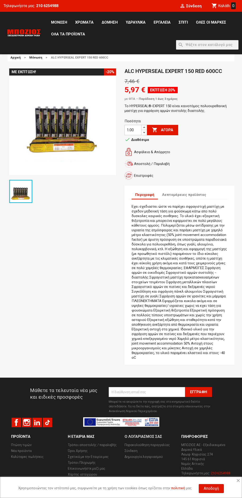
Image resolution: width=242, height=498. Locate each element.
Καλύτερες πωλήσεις (27, 457)
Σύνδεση (131, 451)
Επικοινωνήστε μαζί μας (86, 468)
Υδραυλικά (136, 22)
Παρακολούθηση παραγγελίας (147, 445)
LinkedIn (37, 422)
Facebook (16, 422)
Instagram (26, 422)
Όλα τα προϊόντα (68, 34)
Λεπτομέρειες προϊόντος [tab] (184, 195)
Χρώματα (84, 22)
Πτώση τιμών (21, 445)
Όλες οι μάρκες (211, 22)
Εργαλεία (162, 22)
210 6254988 (47, 6)
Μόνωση (59, 22)
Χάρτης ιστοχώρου (82, 474)
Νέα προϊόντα (21, 451)
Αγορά (162, 130)
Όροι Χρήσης (78, 451)
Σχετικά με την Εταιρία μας (88, 457)
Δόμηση (110, 22)
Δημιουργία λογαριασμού (144, 457)
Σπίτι (183, 22)
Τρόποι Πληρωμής (82, 462)
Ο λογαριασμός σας (143, 436)
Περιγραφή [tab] (144, 195)
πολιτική (178, 488)
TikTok (47, 422)
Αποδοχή (211, 488)
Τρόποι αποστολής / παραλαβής (92, 445)
